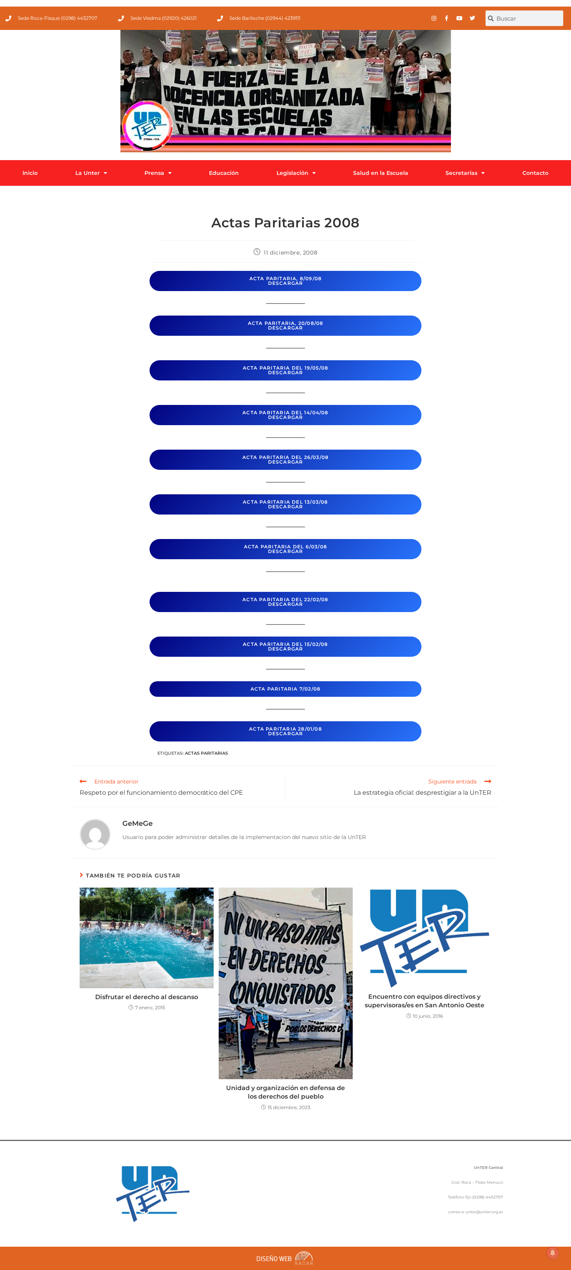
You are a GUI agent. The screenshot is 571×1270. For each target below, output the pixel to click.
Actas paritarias (206, 753)
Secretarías (461, 172)
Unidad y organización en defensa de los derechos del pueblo (285, 1092)
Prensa (154, 172)
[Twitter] (472, 18)
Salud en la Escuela (380, 172)
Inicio (30, 172)
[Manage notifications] (553, 1253)
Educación (224, 172)
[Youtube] (459, 18)
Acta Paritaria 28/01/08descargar (285, 731)
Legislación (292, 172)
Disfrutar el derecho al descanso (146, 997)
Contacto (535, 172)
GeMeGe (137, 823)
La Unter (87, 172)
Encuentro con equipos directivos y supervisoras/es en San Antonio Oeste (424, 1001)
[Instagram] (433, 18)
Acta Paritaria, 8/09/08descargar (285, 281)
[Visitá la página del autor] (95, 833)
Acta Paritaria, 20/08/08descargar (286, 325)
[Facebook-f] (446, 18)
